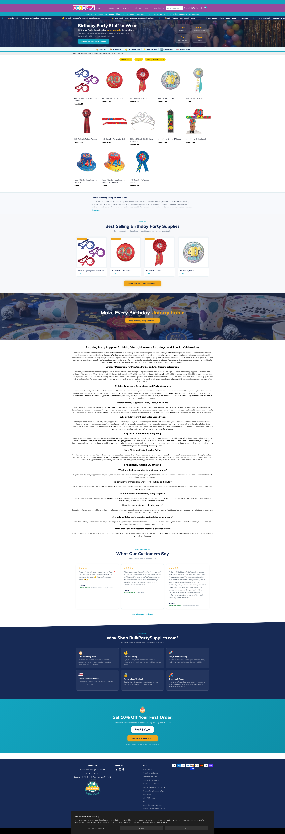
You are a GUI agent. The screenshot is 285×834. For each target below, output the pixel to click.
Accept (141, 828)
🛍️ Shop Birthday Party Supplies (93, 41)
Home (87, 14)
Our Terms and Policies (151, 784)
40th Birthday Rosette (194, 98)
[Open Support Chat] (201, 8)
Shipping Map (120, 14)
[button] (125, 59)
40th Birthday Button (166, 98)
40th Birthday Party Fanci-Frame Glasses (86, 99)
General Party (113, 8)
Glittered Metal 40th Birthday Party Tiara (141, 140)
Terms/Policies (165, 14)
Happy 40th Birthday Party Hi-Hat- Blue (85, 181)
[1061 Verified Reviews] (92, 796)
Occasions (126, 8)
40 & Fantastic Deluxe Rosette (85, 139)
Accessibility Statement (151, 780)
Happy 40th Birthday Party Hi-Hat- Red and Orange (113, 181)
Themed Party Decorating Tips (153, 791)
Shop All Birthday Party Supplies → (142, 283)
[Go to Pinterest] (123, 770)
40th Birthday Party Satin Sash (113, 139)
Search (188, 8)
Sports (146, 8)
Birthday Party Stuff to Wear (101, 53)
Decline (186, 828)
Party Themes (158, 8)
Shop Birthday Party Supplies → (142, 320)
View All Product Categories (152, 805)
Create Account (141, 14)
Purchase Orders (178, 14)
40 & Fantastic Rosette (138, 98)
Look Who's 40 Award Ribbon (169, 139)
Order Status (154, 14)
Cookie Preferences (150, 776)
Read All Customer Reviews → (143, 614)
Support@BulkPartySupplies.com (92, 769)
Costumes (100, 8)
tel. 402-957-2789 (92, 773)
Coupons (111, 14)
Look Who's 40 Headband (196, 139)
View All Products (149, 798)
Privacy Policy (162, 822)
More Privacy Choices (150, 773)
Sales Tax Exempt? (193, 14)
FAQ (144, 801)
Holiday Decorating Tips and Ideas (154, 787)
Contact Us (102, 14)
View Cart (131, 14)
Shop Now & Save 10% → (142, 738)
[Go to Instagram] (119, 770)
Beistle (76, 95)
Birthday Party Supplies (84, 53)
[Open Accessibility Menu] (197, 8)
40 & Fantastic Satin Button (112, 98)
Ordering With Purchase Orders (154, 808)
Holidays (137, 8)
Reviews (94, 14)
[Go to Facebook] (116, 770)
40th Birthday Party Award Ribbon (140, 181)
